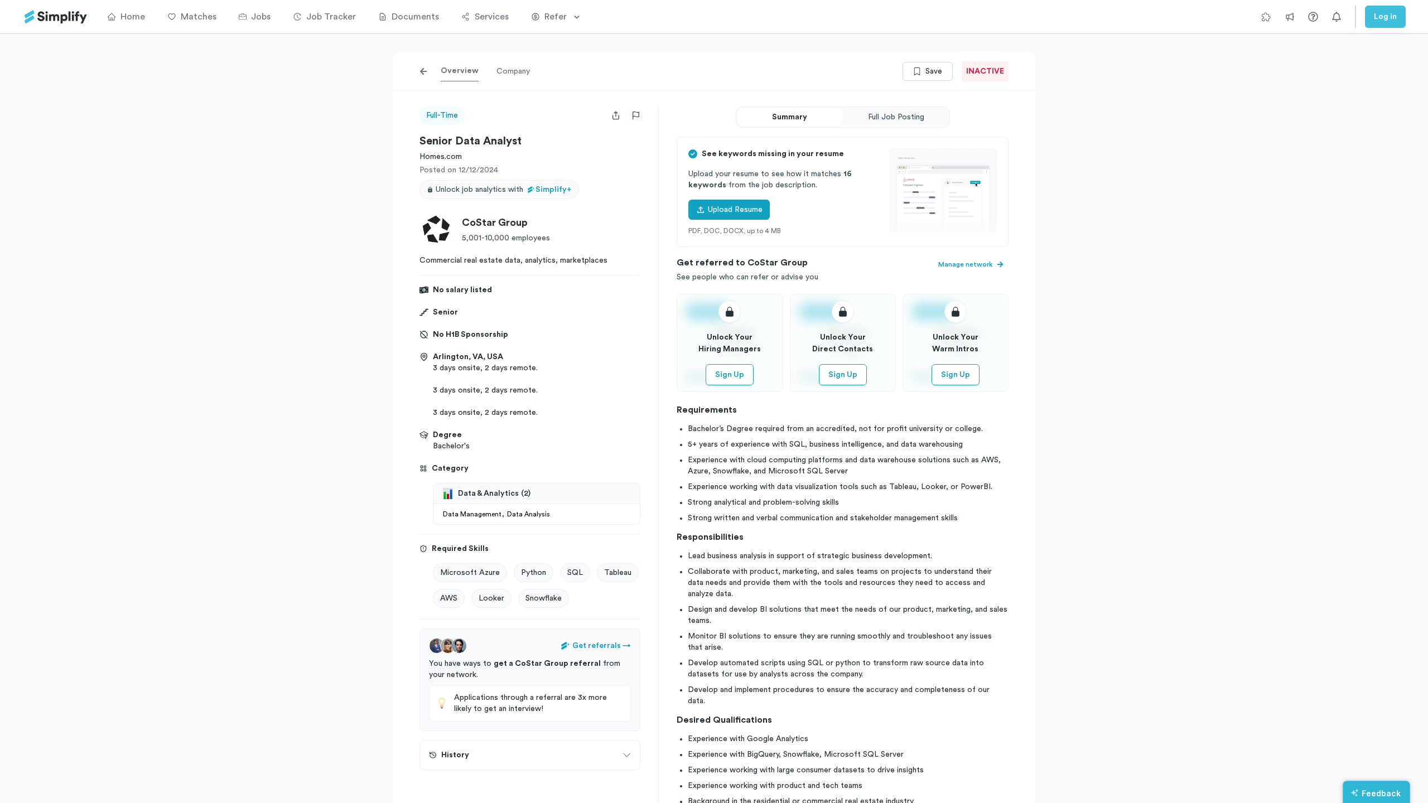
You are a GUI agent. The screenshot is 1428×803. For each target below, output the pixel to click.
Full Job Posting (896, 117)
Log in (1385, 17)
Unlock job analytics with (504, 190)
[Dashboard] (55, 17)
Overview (460, 71)
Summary (789, 117)
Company (513, 71)
